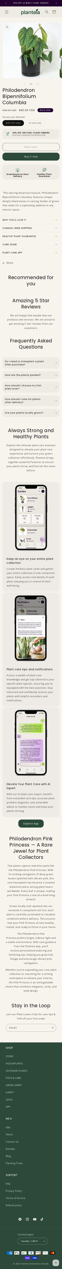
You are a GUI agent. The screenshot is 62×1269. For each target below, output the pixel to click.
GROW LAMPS (14, 1085)
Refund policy (14, 1205)
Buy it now (31, 156)
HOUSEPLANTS (14, 1063)
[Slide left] (24, 84)
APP (8, 1106)
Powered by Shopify (39, 1263)
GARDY (10, 1092)
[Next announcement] (56, 3)
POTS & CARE (13, 1078)
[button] (6, 12)
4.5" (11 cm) (15, 123)
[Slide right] (38, 84)
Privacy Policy (14, 1191)
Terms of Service (15, 1198)
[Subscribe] (52, 1028)
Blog (8, 1156)
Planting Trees (14, 1163)
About (9, 1134)
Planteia (25, 1263)
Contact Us (12, 1141)
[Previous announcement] (5, 3)
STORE (9, 1056)
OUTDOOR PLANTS (17, 1070)
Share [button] (9, 262)
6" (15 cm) (37, 123)
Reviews (10, 1148)
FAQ (8, 1183)
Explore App (31, 823)
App (8, 1127)
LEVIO (9, 1099)
